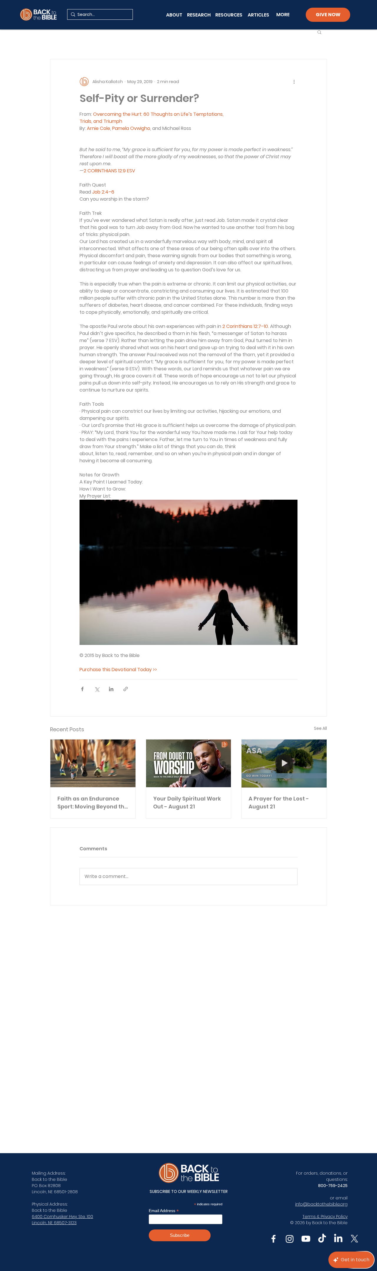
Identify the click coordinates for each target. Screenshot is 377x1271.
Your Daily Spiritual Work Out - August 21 (187, 802)
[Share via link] (125, 689)
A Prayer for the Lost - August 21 (279, 802)
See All (320, 728)
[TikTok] (322, 1239)
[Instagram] (290, 1239)
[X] (354, 1239)
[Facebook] (273, 1239)
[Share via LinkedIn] (111, 689)
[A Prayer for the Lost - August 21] (284, 763)
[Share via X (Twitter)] (97, 689)
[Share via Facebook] (82, 689)
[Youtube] (306, 1239)
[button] (319, 31)
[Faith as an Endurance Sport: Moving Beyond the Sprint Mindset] (92, 763)
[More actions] (293, 81)
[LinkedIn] (338, 1239)
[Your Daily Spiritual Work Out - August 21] (188, 763)
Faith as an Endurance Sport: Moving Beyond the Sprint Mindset (92, 803)
